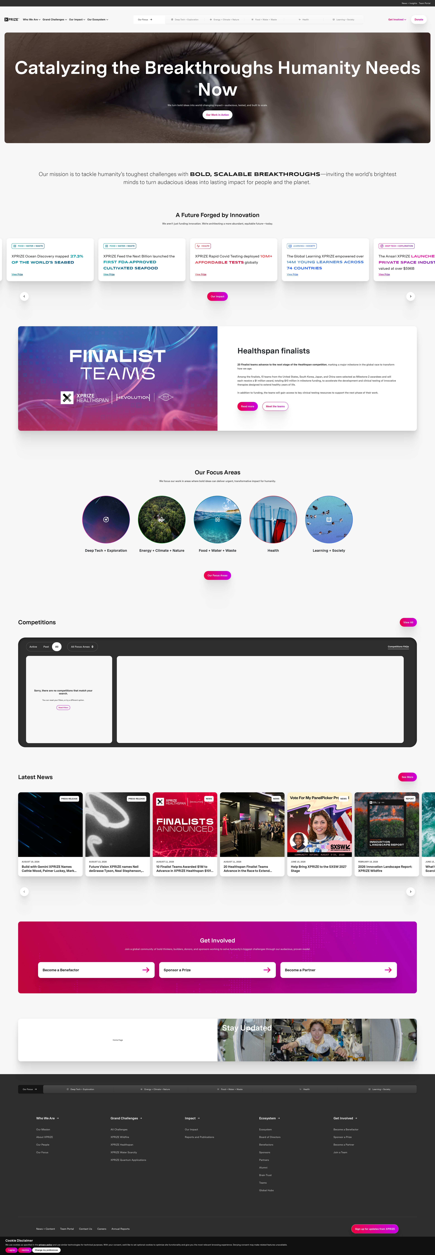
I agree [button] (11, 1250)
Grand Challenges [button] (53, 19)
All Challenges (119, 1129)
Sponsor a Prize (343, 1137)
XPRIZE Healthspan (122, 1144)
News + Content (45, 1228)
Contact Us (85, 1228)
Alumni (263, 1167)
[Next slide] (410, 296)
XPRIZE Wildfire (120, 1137)
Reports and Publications (199, 1137)
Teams (263, 1182)
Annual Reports (120, 1228)
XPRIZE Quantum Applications (128, 1159)
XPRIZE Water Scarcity (124, 1152)
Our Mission (43, 1129)
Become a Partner (344, 1144)
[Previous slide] (24, 296)
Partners (264, 1159)
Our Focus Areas (217, 575)
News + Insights (409, 3)
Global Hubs (266, 1190)
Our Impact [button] (76, 19)
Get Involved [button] (396, 19)
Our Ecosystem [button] (96, 19)
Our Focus (143, 19)
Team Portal (424, 3)
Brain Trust (265, 1175)
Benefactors (266, 1144)
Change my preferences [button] (46, 1250)
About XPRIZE (44, 1137)
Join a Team (340, 1152)
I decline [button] (25, 1250)
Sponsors (264, 1152)
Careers (101, 1228)
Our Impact (191, 1129)
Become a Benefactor (346, 1129)
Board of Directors (269, 1137)
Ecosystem (265, 1129)
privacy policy (45, 1245)
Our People (42, 1144)
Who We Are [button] (30, 19)
